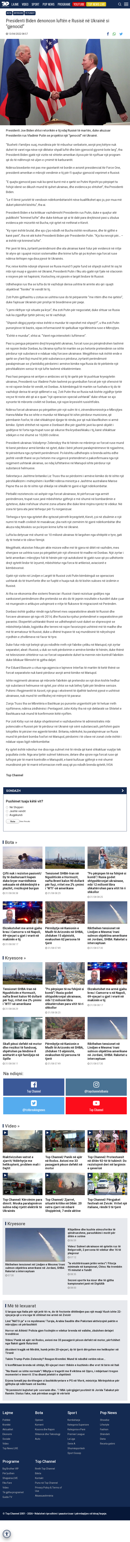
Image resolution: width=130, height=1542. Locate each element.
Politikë (6, 1420)
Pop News (49, 4)
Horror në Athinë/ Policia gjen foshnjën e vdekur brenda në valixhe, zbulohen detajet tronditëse (59, 1332)
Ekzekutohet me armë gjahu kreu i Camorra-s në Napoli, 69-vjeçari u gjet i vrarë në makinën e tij (22, 936)
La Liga (71, 1439)
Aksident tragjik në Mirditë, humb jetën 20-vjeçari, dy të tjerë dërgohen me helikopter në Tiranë (62, 1351)
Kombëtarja (74, 1420)
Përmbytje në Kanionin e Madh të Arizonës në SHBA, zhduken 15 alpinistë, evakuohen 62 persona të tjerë (64, 937)
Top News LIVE (96, 4)
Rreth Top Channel (45, 1468)
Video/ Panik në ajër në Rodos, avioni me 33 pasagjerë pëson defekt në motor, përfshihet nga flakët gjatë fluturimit (62, 1341)
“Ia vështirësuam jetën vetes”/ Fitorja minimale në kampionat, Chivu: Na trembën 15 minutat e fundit (95, 1269)
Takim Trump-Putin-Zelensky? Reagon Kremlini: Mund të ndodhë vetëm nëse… (55, 1359)
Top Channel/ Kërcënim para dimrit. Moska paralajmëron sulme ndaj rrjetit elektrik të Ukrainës (22, 1205)
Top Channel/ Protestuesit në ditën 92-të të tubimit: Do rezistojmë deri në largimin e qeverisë (107, 1162)
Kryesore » (15, 957)
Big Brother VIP (11, 1468)
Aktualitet (8, 1429)
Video (25, 4)
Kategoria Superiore (78, 1424)
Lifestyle (104, 1424)
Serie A (71, 1443)
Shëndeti (105, 1434)
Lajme (15, 4)
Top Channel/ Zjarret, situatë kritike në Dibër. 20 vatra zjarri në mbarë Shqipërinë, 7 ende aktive (63, 1205)
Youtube (79, 4)
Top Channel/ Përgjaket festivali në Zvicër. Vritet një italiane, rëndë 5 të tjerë (107, 1203)
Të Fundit (30, 13)
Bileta (38, 1473)
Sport (35, 4)
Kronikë (6, 1424)
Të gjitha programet (13, 1492)
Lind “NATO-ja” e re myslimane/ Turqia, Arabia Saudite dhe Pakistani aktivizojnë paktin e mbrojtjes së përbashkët (61, 1323)
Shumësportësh (76, 1448)
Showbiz (104, 1420)
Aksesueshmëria (44, 1495)
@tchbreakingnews (34, 1110)
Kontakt (39, 1478)
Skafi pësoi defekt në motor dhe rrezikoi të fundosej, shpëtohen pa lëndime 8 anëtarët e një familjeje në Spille (22, 1053)
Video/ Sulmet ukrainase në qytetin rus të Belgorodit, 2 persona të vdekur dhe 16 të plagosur (94, 1252)
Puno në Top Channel (46, 1482)
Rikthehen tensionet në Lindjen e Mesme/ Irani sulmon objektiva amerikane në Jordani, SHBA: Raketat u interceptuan (107, 937)
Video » (12, 1126)
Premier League (76, 1434)
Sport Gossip (74, 1453)
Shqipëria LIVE (10, 1478)
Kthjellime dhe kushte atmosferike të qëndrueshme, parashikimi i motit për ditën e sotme (91, 1235)
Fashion (104, 1429)
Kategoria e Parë (76, 1429)
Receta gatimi (107, 1443)
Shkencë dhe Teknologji (47, 1434)
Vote (12, 821)
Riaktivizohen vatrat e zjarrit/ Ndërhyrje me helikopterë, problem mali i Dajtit (21, 1162)
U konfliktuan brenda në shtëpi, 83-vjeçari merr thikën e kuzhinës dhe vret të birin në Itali (62, 1365)
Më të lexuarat (21, 1305)
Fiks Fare (7, 1482)
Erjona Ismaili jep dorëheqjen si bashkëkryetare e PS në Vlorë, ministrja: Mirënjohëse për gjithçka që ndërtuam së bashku (62, 1382)
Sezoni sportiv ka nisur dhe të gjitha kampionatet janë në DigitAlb (91, 1284)
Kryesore (18, 13)
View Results (24, 821)
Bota (9, 13)
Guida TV (7, 1497)
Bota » (11, 842)
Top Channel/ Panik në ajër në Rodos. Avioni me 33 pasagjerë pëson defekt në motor (63, 1162)
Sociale (6, 1439)
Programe (64, 4)
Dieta (103, 1439)
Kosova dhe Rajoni (45, 1429)
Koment (39, 1424)
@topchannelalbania (96, 1091)
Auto (37, 1439)
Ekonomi (7, 1434)
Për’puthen (8, 1473)
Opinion (39, 1420)
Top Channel (34, 1091)
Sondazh (13, 790)
